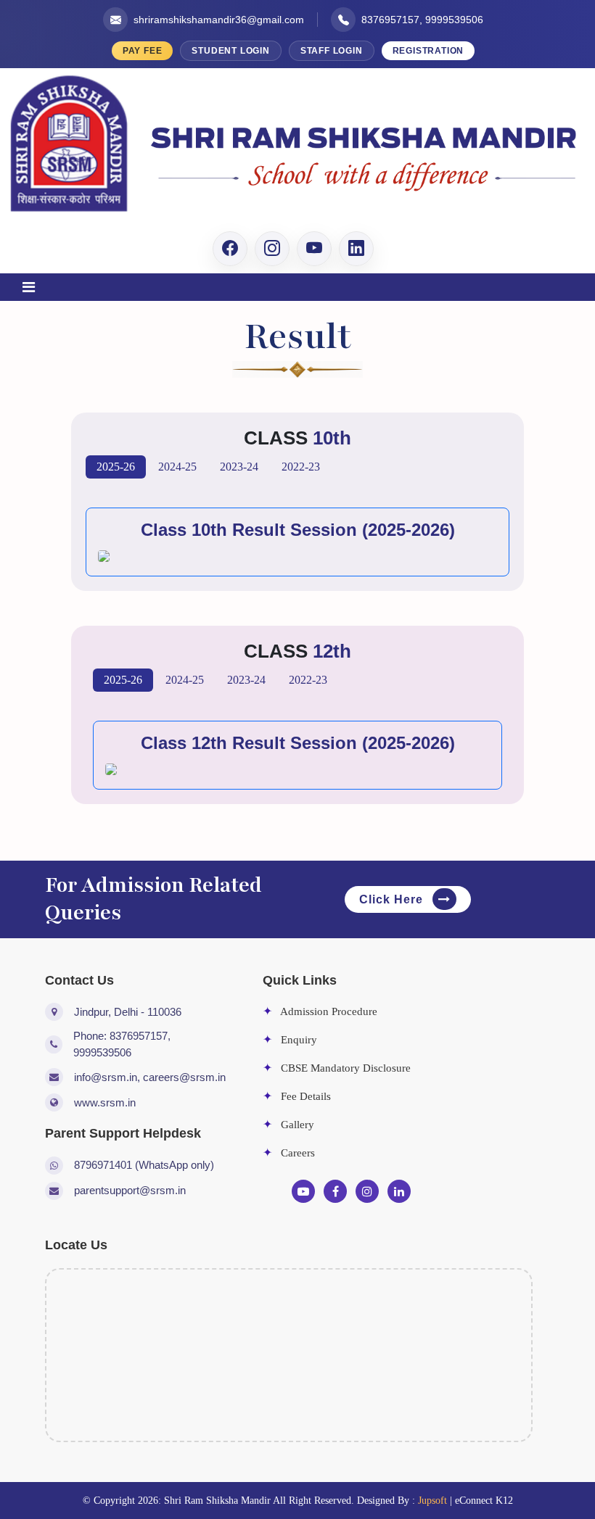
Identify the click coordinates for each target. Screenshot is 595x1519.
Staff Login (331, 51)
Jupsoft (432, 1500)
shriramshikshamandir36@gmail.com (219, 19)
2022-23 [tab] (301, 466)
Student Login (230, 51)
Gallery (288, 1124)
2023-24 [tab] (239, 466)
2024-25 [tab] (177, 466)
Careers (289, 1153)
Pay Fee (143, 51)
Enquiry (290, 1040)
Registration (428, 51)
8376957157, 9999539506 (422, 19)
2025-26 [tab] (116, 466)
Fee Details (297, 1096)
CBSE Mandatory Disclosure (337, 1068)
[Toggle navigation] (28, 287)
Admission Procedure (320, 1011)
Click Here (393, 899)
